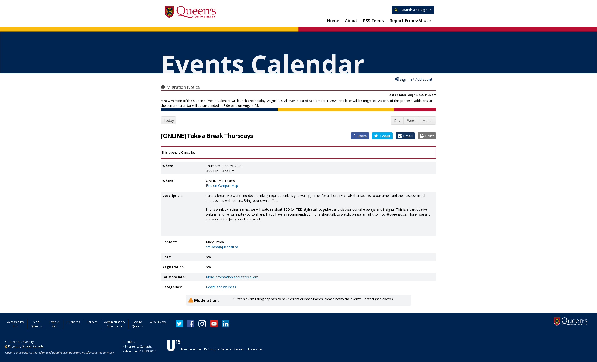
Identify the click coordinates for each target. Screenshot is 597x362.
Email (408, 136)
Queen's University (190, 12)
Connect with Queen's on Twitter (179, 323)
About (351, 20)
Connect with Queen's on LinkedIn (225, 323)
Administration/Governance (114, 324)
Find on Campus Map (222, 185)
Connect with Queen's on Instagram (202, 323)
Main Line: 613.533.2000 (140, 351)
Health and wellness (221, 287)
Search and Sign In (415, 9)
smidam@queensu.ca (222, 247)
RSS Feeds (373, 20)
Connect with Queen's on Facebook (190, 323)
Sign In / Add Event (416, 79)
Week (411, 120)
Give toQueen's (137, 324)
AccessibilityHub (15, 324)
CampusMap (54, 324)
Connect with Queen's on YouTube (214, 323)
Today (168, 120)
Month (428, 120)
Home (333, 20)
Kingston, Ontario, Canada (25, 346)
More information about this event (232, 277)
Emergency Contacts (138, 346)
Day (397, 120)
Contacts (130, 342)
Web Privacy (158, 322)
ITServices (73, 322)
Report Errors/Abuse (410, 20)
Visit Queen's (36, 324)
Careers (92, 322)
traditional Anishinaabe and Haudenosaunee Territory (80, 353)
